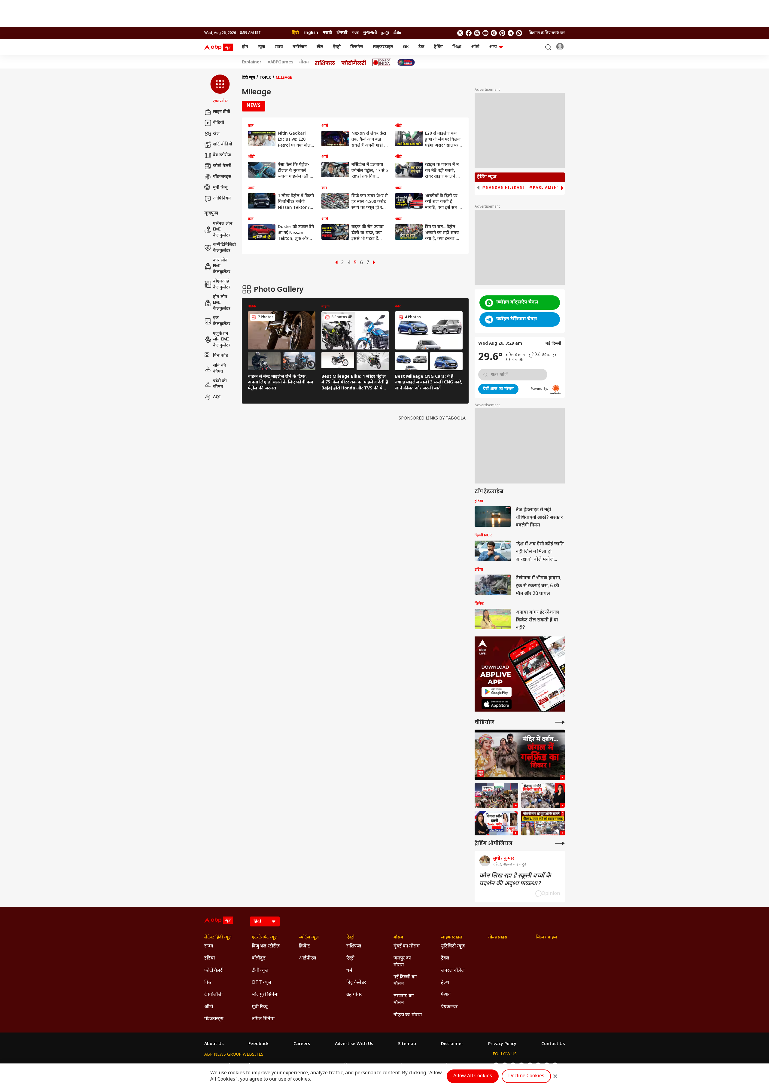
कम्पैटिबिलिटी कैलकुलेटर (224, 248)
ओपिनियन (222, 198)
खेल (320, 47)
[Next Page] (374, 263)
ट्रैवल (445, 958)
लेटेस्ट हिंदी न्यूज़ (218, 937)
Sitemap (407, 1044)
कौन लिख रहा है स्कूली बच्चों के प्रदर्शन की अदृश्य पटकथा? (515, 880)
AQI (217, 397)
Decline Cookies (526, 1076)
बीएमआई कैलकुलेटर (221, 284)
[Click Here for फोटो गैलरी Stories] (353, 62)
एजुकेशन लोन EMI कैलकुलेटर (221, 339)
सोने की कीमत (219, 368)
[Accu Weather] (555, 389)
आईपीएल (307, 958)
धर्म (349, 971)
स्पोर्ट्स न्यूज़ (309, 937)
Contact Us (553, 1044)
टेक (421, 47)
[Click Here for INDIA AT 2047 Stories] (406, 62)
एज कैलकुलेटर (221, 321)
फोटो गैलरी (222, 166)
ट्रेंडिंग (438, 47)
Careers (301, 1044)
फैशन (446, 995)
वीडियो (218, 123)
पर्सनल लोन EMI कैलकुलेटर (223, 229)
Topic (265, 77)
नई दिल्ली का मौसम (405, 980)
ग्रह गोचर (354, 995)
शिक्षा (456, 47)
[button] (220, 89)
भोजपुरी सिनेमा (265, 995)
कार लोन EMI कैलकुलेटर (221, 266)
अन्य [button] (493, 47)
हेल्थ (445, 983)
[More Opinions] (560, 843)
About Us (213, 1044)
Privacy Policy (502, 1044)
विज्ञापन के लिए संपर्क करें (547, 33)
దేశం (397, 33)
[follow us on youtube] (485, 33)
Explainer (251, 62)
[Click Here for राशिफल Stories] (325, 62)
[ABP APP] (497, 692)
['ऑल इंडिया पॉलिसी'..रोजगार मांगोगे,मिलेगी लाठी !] (543, 795)
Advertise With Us (354, 1044)
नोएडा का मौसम (408, 1015)
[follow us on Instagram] (493, 33)
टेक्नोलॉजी (213, 995)
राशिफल (353, 946)
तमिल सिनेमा (263, 1019)
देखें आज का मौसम (498, 389)
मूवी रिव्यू (220, 188)
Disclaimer (452, 1044)
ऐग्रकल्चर (449, 1007)
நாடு (385, 33)
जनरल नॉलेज (453, 971)
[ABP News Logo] (220, 47)
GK (406, 47)
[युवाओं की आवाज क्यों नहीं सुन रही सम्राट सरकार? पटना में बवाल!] (543, 823)
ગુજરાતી (370, 33)
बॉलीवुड (259, 958)
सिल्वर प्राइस (546, 937)
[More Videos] (560, 722)
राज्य (279, 47)
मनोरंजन (300, 47)
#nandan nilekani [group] (503, 187)
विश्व (208, 983)
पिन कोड (220, 355)
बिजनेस (356, 47)
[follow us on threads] (477, 33)
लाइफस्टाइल (383, 47)
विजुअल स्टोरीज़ (266, 946)
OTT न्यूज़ (261, 983)
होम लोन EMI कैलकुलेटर (221, 303)
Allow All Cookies (472, 1076)
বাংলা (355, 33)
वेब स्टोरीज (222, 155)
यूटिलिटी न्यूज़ (453, 946)
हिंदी (295, 33)
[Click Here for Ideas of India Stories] (381, 62)
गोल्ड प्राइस (497, 937)
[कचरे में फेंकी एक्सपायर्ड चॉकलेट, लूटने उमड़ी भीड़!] (496, 795)
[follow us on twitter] (460, 33)
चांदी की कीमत (220, 384)
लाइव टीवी (221, 112)
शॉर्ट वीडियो (222, 144)
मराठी (327, 33)
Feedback (258, 1044)
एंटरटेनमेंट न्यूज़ (265, 937)
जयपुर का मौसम (402, 961)
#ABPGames (280, 62)
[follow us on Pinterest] (502, 33)
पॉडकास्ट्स (222, 177)
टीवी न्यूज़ (260, 971)
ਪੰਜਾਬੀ (342, 33)
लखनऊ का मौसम (404, 999)
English (310, 33)
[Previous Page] (336, 263)
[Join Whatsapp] (519, 33)
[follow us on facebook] (468, 33)
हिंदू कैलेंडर (356, 983)
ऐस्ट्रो (337, 47)
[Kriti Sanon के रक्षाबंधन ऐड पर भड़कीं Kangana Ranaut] (496, 823)
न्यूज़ (261, 47)
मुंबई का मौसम (407, 946)
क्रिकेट (304, 946)
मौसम (304, 62)
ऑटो (475, 47)
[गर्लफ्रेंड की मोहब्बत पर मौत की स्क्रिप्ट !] (520, 755)
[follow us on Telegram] (510, 33)
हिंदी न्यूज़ (248, 77)
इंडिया (209, 958)
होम (245, 47)
